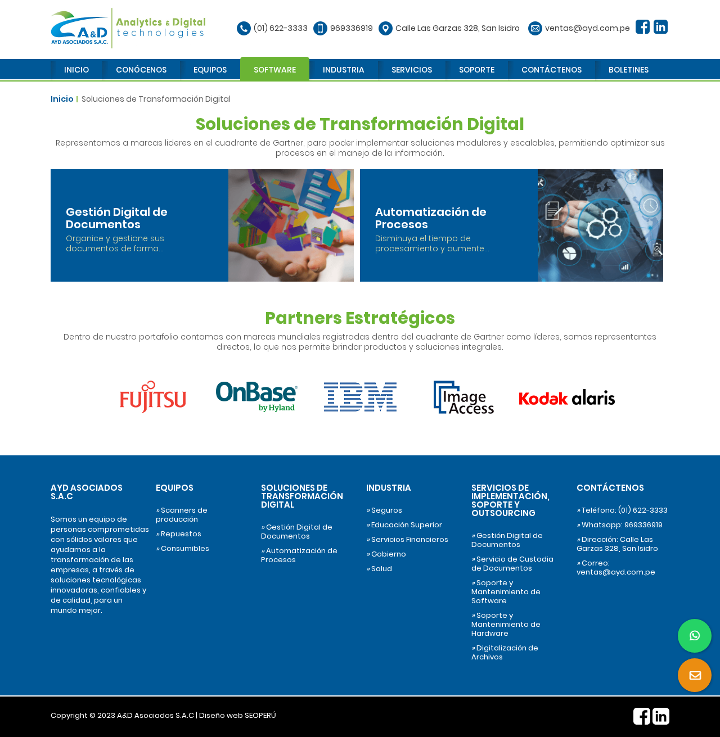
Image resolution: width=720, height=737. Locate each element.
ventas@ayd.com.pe (587, 28)
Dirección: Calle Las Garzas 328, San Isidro (617, 544)
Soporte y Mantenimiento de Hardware (506, 624)
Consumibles (182, 548)
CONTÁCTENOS (551, 69)
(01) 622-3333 (281, 28)
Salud (379, 568)
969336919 (351, 28)
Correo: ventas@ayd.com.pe (616, 568)
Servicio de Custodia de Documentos (512, 564)
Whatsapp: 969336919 (620, 525)
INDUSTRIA (343, 69)
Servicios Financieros (407, 539)
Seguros (384, 510)
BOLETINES (629, 69)
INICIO (76, 69)
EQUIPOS (210, 69)
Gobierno (386, 554)
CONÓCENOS (141, 69)
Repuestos (178, 534)
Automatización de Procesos (299, 555)
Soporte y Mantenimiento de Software (506, 591)
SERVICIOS (412, 69)
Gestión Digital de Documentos (296, 532)
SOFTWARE (275, 69)
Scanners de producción (182, 515)
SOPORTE (476, 69)
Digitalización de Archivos (504, 653)
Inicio (62, 99)
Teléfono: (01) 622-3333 (622, 510)
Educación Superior (404, 525)
